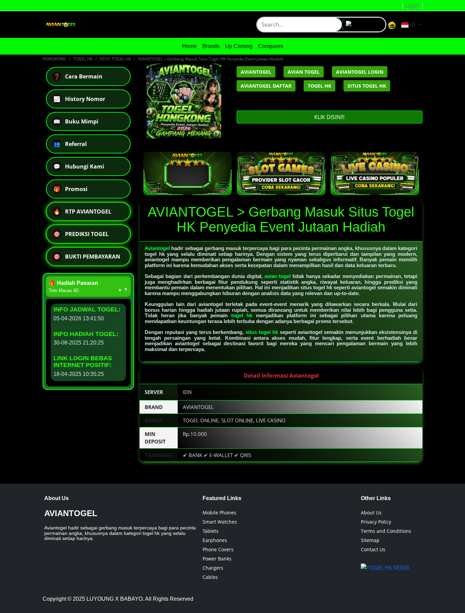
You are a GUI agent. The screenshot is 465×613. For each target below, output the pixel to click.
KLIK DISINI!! (329, 117)
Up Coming (239, 46)
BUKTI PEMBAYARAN (86, 256)
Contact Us (373, 549)
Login (412, 5)
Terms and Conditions (386, 531)
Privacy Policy (376, 522)
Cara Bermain (77, 76)
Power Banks (217, 558)
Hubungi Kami (78, 166)
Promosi (70, 189)
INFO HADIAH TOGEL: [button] (85, 334)
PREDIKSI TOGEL (81, 234)
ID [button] (412, 24)
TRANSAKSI (159, 455)
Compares (270, 46)
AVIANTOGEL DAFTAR (266, 86)
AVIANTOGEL (256, 72)
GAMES (153, 420)
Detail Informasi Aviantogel (281, 375)
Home (189, 46)
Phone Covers (218, 549)
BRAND (154, 407)
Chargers (213, 568)
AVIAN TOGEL (304, 72)
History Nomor (79, 99)
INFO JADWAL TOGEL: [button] (87, 309)
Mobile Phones (219, 512)
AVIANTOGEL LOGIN (359, 72)
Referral (70, 144)
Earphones (215, 540)
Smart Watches (220, 522)
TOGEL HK (83, 59)
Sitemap (370, 540)
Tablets (211, 531)
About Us (371, 512)
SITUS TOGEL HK (115, 59)
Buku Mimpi (75, 121)
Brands (211, 46)
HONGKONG (54, 59)
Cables (210, 577)
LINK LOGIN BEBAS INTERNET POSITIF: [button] (82, 361)
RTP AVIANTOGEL (82, 211)
